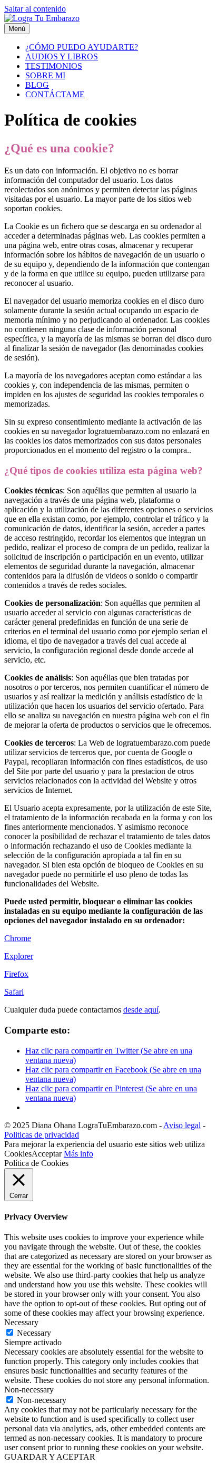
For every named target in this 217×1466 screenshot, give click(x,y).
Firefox (16, 973)
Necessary (34, 1332)
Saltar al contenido (35, 8)
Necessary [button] (21, 1322)
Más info (78, 1153)
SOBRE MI (45, 75)
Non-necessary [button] (29, 1389)
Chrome (17, 938)
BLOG (37, 84)
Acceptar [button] (47, 1153)
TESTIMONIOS (53, 65)
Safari (14, 991)
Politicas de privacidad (41, 1134)
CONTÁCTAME (55, 94)
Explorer (18, 956)
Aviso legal (182, 1125)
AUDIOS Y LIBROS (61, 56)
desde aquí (141, 1009)
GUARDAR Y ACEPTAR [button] (49, 1456)
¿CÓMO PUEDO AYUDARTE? (81, 47)
